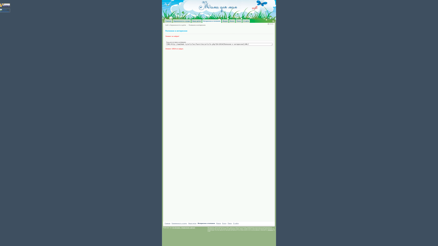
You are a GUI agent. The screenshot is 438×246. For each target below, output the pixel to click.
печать (272, 24)
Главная (167, 223)
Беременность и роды (179, 223)
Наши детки (192, 223)
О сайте (236, 223)
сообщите (270, 230)
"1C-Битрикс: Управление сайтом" (183, 228)
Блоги (224, 223)
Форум (218, 223)
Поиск (230, 223)
